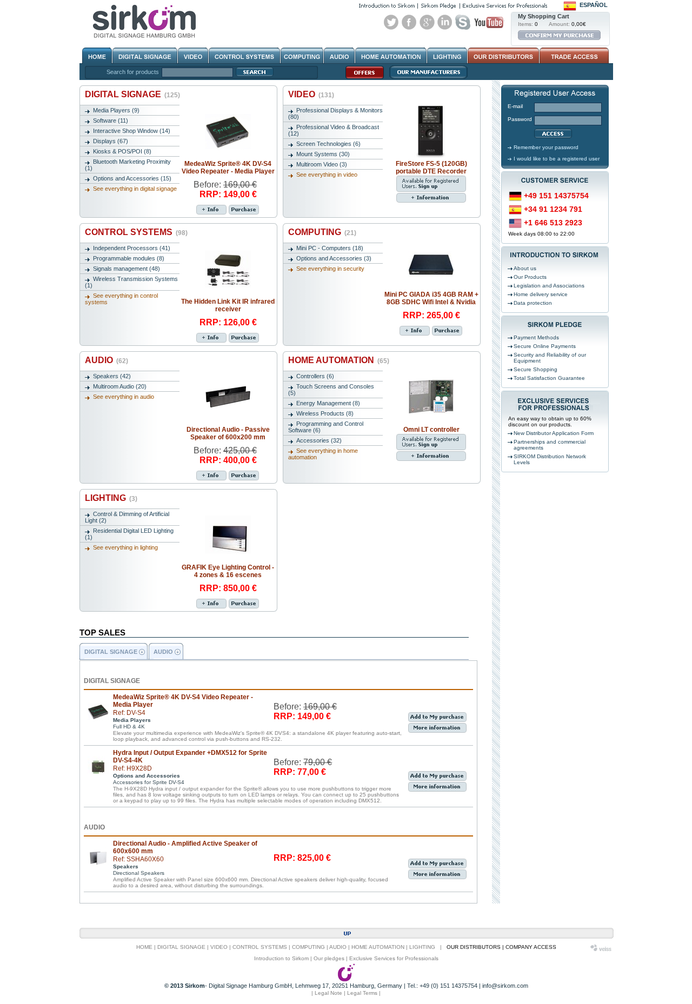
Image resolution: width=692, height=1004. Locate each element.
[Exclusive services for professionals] (505, 6)
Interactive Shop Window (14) (131, 131)
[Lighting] (447, 56)
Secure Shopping (535, 369)
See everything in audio (123, 396)
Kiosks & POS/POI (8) (122, 151)
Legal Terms (362, 993)
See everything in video (326, 174)
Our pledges (329, 958)
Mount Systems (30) (323, 154)
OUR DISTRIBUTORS (474, 947)
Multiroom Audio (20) (120, 386)
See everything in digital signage (135, 188)
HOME (144, 947)
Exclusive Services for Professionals (393, 958)
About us (525, 268)
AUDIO (106, 360)
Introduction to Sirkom (281, 958)
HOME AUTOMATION (338, 360)
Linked (445, 22)
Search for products (133, 72)
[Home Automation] (391, 56)
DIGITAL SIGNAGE (132, 94)
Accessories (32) (319, 440)
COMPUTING (322, 232)
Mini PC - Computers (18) (329, 248)
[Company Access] (573, 56)
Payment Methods (536, 337)
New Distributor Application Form (554, 433)
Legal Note (328, 993)
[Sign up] (431, 190)
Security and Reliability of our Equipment (550, 358)
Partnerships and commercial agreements (549, 445)
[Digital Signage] (144, 56)
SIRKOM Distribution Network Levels (550, 459)
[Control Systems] (244, 56)
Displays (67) (110, 141)
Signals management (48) (126, 268)
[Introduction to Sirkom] (386, 6)
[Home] (97, 56)
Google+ (427, 22)
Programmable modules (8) (128, 258)
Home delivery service (541, 294)
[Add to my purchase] (244, 210)
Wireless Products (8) (325, 413)
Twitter (391, 22)
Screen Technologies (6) (328, 143)
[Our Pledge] (438, 6)
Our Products (530, 277)
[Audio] (339, 56)
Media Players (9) (116, 110)
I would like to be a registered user (557, 159)
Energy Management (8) (328, 403)
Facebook (409, 22)
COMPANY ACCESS (530, 947)
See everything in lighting (125, 547)
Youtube (489, 22)
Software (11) (110, 120)
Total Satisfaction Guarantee (549, 378)
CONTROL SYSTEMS (136, 232)
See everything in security (330, 268)
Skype (463, 22)
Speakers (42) (112, 376)
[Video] (193, 56)
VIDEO (311, 94)
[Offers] (362, 78)
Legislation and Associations (549, 286)
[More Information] (211, 210)
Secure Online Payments (545, 346)
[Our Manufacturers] (426, 78)
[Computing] (302, 56)
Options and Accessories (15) (132, 178)
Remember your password (546, 147)
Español (594, 5)
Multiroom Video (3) (321, 164)
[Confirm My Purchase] (559, 35)
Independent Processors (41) (131, 248)
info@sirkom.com (505, 985)
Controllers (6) (315, 376)
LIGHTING (111, 498)
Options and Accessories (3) (333, 258)
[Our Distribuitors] (503, 56)
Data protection (533, 303)
